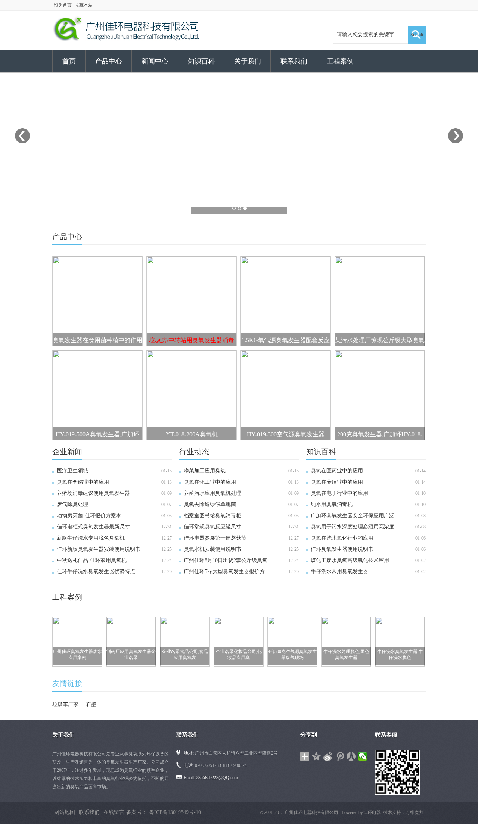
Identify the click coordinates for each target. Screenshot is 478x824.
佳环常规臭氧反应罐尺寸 (212, 527)
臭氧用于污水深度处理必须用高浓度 (352, 527)
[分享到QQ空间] (316, 756)
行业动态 (194, 451)
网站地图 (64, 812)
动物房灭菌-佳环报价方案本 (89, 515)
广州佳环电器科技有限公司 (311, 812)
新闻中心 (155, 61)
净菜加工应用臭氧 (205, 471)
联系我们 (293, 61)
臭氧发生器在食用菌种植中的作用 (97, 340)
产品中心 (108, 61)
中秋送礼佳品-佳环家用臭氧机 (92, 560)
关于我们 (247, 61)
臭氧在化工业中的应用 (210, 482)
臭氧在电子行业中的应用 (339, 493)
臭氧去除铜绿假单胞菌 (210, 504)
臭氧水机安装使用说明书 (212, 549)
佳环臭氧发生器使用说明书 (342, 549)
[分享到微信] (362, 756)
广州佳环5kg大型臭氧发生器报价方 (224, 571)
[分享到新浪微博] (328, 756)
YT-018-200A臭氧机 (192, 434)
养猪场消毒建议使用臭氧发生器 (93, 493)
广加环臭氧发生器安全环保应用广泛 (352, 515)
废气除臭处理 (72, 504)
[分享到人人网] (351, 756)
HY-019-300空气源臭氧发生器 (286, 434)
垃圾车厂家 (65, 704)
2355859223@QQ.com (217, 777)
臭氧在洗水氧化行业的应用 (342, 538)
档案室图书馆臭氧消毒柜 (212, 515)
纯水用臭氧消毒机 (332, 504)
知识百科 (201, 61)
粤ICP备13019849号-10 (175, 812)
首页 (69, 61)
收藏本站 (84, 5)
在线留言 (113, 812)
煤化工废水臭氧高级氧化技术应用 (350, 560)
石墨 (91, 704)
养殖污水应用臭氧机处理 (212, 493)
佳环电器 (372, 812)
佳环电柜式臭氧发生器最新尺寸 (93, 527)
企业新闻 (67, 451)
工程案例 (340, 61)
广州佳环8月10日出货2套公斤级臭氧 (225, 560)
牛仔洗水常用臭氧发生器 (339, 571)
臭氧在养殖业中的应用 (337, 482)
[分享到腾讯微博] (339, 756)
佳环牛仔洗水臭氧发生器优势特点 (96, 571)
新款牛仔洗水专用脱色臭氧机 (91, 538)
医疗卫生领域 (72, 471)
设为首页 (63, 5)
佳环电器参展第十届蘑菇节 (215, 538)
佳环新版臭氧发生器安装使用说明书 (98, 549)
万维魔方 (414, 812)
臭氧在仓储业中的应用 (83, 482)
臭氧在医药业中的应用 (337, 471)
